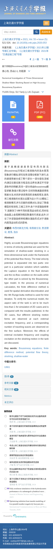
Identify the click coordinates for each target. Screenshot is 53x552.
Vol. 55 (32, 39)
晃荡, (10, 232)
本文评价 (8, 402)
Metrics (8, 396)
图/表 (8, 376)
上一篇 (35, 59)
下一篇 (45, 59)
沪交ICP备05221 (10, 526)
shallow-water (21, 356)
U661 (7, 367)
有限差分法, (35, 228)
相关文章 (10, 389)
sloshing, (9, 356)
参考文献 (10, 383)
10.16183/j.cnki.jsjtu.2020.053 (32, 43)
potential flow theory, (37, 352)
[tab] (26, 154)
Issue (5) (42, 39)
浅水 (15, 232)
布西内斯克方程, (20, 228)
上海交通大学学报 (14, 23)
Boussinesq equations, (31, 348)
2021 (25, 39)
